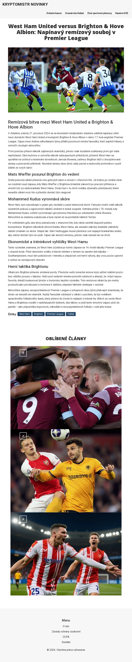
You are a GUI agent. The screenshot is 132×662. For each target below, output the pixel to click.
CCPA (66, 636)
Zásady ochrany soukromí (66, 631)
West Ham (24, 314)
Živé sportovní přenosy (99, 13)
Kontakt (66, 642)
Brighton (38, 314)
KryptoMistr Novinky (25, 4)
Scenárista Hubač (74, 13)
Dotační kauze (54, 13)
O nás (66, 626)
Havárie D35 (121, 13)
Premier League (55, 314)
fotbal (71, 314)
